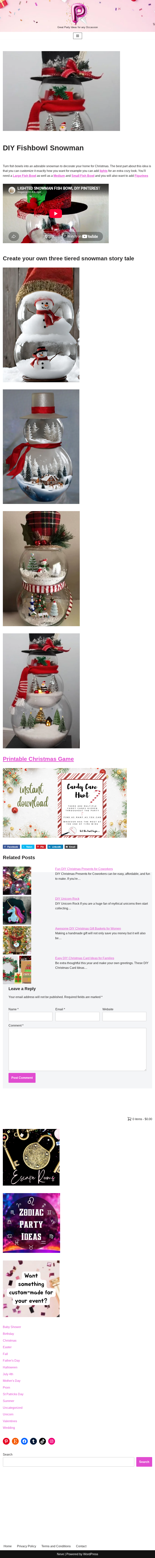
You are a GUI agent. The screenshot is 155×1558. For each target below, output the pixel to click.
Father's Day (11, 1360)
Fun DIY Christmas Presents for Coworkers (84, 869)
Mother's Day (11, 1380)
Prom (6, 1387)
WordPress (90, 1554)
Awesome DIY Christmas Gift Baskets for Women (88, 928)
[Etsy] (15, 1441)
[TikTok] (42, 1441)
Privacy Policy (26, 1546)
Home (8, 1546)
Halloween (10, 1367)
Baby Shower (12, 1327)
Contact (81, 1546)
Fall (5, 1354)
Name (14, 1009)
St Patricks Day (13, 1394)
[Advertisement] (77, 1500)
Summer (8, 1401)
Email (60, 1009)
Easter (7, 1347)
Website (107, 1009)
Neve (60, 1554)
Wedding (9, 1427)
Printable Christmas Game (38, 759)
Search (7, 1454)
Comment (16, 1025)
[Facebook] (24, 1441)
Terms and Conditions (56, 1546)
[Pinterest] (6, 1441)
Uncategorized (12, 1407)
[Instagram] (51, 1441)
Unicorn (8, 1414)
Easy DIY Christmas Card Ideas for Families (84, 958)
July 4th (8, 1374)
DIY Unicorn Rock (67, 898)
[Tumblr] (33, 1441)
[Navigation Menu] (77, 36)
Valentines (10, 1421)
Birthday (8, 1333)
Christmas (9, 1340)
